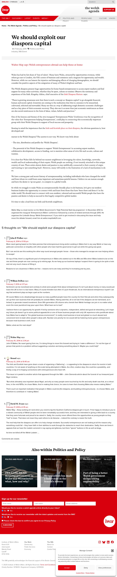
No (5, 511)
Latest (28, 18)
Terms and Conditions (48, 565)
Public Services (29, 547)
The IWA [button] (5, 18)
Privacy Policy (50, 521)
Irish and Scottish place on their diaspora (63, 128)
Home (4, 26)
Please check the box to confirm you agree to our (29, 521)
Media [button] (44, 18)
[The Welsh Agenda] (92, 10)
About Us (50, 544)
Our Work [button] (16, 18)
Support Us (109, 10)
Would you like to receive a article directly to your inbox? (31, 508)
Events (36, 18)
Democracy (28, 544)
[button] (112, 550)
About (58, 18)
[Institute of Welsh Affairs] (5, 10)
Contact (50, 547)
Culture (103, 18)
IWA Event (23, 51)
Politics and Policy (68, 19)
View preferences (104, 568)
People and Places (86, 19)
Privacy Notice (90, 573)
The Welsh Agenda (15, 26)
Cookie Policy (80, 573)
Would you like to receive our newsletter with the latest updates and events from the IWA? (38, 514)
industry (14, 51)
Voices (112, 18)
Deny (86, 568)
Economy (27, 549)
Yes (10, 511)
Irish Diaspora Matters (73, 94)
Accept (66, 568)
